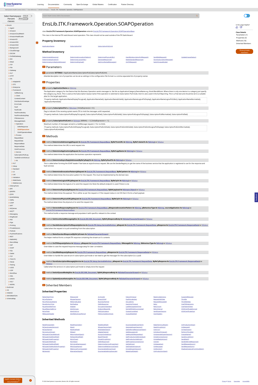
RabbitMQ (13, 239)
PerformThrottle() (187, 332)
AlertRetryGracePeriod (78, 314)
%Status (161, 142)
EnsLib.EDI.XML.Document (90, 219)
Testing (12, 265)
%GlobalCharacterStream (133, 219)
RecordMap (14, 242)
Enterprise (16, 87)
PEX (11, 220)
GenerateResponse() (105, 60)
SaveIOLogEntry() (187, 337)
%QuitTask (46, 311)
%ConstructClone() (48, 332)
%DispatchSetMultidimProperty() (53, 346)
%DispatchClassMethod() (51, 334)
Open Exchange (82, 4)
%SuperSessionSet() (105, 327)
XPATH (12, 279)
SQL (11, 251)
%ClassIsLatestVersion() (50, 327)
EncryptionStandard (105, 307)
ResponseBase (19, 143)
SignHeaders (157, 314)
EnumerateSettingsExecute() (107, 351)
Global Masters (98, 4)
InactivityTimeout (132, 304)
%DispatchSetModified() (50, 344)
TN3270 (13, 259)
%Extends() (46, 351)
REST (11, 236)
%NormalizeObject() (77, 334)
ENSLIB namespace (43, 10)
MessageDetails (19, 121)
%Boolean (73, 108)
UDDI (12, 267)
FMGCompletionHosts (105, 314)
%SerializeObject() (76, 351)
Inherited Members (243, 43)
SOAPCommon (19, 149)
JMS (11, 189)
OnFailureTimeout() (160, 332)
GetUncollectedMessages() (107, 62)
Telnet (12, 262)
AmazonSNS (14, 42)
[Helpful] (237, 27)
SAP (11, 245)
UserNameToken (187, 307)
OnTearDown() (186, 330)
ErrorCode (17, 104)
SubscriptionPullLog (21, 155)
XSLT (11, 282)
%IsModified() (75, 330)
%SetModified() (103, 325)
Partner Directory (127, 4)
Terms (229, 381)
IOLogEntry (130, 302)
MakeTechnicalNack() (160, 325)
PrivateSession (15, 228)
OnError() (156, 330)
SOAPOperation (78, 10)
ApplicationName (48, 46)
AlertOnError (74, 311)
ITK (57, 10)
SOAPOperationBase (24, 132)
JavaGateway (14, 197)
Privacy (224, 381)
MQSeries (13, 208)
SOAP (12, 248)
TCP (11, 256)
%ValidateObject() (104, 330)
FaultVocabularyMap (21, 115)
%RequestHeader (48, 314)
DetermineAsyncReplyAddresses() (54, 62)
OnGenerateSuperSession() (162, 334)
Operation (69, 10)
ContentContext (19, 98)
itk (17, 160)
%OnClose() (74, 339)
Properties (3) (241, 38)
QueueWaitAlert (131, 314)
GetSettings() (130, 344)
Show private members (245, 51)
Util (14, 174)
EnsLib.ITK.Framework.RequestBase (95, 142)
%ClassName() (47, 330)
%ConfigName (47, 299)
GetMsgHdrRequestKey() (134, 334)
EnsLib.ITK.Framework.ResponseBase (60, 210)
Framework (62, 10)
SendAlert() (185, 339)
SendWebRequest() (160, 57)
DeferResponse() (103, 342)
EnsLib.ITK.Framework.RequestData (93, 190)
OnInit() (156, 342)
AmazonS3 (13, 39)
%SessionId (74, 297)
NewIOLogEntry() (159, 327)
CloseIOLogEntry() (104, 339)
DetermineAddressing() (50, 57)
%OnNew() (74, 342)
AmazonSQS (14, 45)
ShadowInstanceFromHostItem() (192, 349)
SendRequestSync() (188, 346)
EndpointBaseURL (104, 309)
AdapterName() (103, 332)
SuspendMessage (187, 297)
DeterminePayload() (77, 62)
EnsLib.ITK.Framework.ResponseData (184, 225)
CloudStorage (14, 51)
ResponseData (19, 146)
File (11, 67)
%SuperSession (75, 299)
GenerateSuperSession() (134, 327)
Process (18, 135)
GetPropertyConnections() (135, 342)
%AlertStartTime (48, 297)
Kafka (12, 200)
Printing (13, 225)
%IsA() (72, 327)
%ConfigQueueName (49, 302)
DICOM (12, 53)
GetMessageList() (132, 332)
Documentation (53, 4)
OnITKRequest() (131, 62)
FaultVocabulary (20, 112)
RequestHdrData (159, 299)
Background (14, 48)
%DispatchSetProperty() (50, 349)
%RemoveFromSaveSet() (78, 349)
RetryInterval (157, 309)
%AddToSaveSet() (48, 325)
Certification (112, 4)
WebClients (17, 180)
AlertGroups (74, 309)
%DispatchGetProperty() (50, 339)
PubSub (12, 231)
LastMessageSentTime (133, 307)
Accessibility (246, 381)
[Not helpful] (241, 27)
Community (68, 4)
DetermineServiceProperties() (108, 344)
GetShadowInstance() (133, 346)
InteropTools (14, 186)
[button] (244, 51)
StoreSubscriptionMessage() (163, 60)
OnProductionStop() (188, 325)
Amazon (13, 31)
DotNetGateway (15, 56)
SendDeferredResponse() (190, 342)
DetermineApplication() (50, 60)
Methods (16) (241, 41)
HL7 (11, 73)
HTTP (12, 76)
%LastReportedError (49, 309)
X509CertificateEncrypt (189, 309)
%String (73, 88)
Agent (12, 28)
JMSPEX (12, 191)
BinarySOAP (102, 299)
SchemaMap (11, 298)
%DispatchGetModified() (50, 337)
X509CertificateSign (188, 311)
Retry (155, 304)
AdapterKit (16, 82)
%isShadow (74, 304)
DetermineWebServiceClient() (108, 346)
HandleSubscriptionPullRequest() (137, 57)
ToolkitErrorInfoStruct (21, 158)
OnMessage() (158, 346)
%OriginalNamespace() (78, 344)
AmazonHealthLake (16, 36)
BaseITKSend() (103, 337)
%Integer (76, 121)
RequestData (18, 141)
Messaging (14, 214)
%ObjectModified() (76, 337)
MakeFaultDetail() (132, 351)
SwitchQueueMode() (160, 62)
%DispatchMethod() (49, 342)
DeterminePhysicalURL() (106, 57)
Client (18, 96)
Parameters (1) (242, 35)
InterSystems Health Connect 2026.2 (15, 10)
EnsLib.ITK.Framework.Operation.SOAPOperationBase (113, 31)
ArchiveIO (101, 297)
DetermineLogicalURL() (78, 60)
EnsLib (53, 10)
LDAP (12, 203)
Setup (15, 166)
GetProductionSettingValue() (136, 337)
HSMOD (10, 293)
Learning (40, 4)
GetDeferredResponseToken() (136, 330)
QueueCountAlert (132, 311)
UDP (11, 270)
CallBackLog (18, 93)
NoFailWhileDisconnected (135, 309)
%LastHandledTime (49, 307)
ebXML (12, 284)
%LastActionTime (48, 304)
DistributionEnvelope (21, 101)
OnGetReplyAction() (160, 339)
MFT (11, 205)
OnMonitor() (157, 349)
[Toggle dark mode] (247, 15)
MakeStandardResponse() (135, 60)
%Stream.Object (129, 190)
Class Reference (32, 10)
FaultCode (17, 110)
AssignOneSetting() (104, 334)
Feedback (256, 196)
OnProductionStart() (160, 351)
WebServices (17, 183)
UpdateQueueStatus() (188, 57)
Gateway (13, 70)
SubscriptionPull (75, 46)
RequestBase (18, 138)
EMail (12, 62)
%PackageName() (76, 346)
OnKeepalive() (158, 344)
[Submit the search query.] (197, 15)
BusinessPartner (103, 302)
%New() (72, 332)
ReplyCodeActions (159, 297)
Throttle (184, 299)
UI (14, 172)
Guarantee (237, 381)
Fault (16, 107)
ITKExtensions (19, 118)
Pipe (11, 222)
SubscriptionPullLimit (105, 46)
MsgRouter (14, 217)
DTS (14, 84)
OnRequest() (185, 327)
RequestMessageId (160, 302)
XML (11, 276)
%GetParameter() (76, 325)
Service (18, 152)
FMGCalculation (103, 311)
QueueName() (186, 334)
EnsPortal (10, 287)
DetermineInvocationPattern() (80, 57)
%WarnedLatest (75, 302)
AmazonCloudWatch (17, 34)
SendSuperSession (159, 311)
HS (8, 290)
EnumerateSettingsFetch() (135, 325)
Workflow (13, 273)
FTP (11, 65)
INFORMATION (12, 296)
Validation (16, 177)
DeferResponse (22, 127)
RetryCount (157, 307)
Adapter (73, 307)
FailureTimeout (131, 297)
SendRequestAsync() (188, 344)
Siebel (12, 253)
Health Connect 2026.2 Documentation (13, 380)
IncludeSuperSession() (133, 349)
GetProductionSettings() (134, 339)
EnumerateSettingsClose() (107, 349)
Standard (16, 169)
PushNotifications (16, 234)
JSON (12, 194)
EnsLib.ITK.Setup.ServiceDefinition (102, 225)
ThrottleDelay (186, 302)
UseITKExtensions (187, 304)
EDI (11, 59)
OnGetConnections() (160, 337)
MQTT (12, 211)
